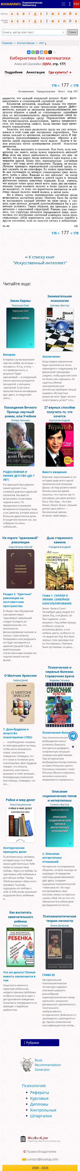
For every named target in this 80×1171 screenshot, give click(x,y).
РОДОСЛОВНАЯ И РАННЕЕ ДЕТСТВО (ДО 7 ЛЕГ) (19, 476)
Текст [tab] (61, 91)
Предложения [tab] (46, 91)
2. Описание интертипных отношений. (52, 857)
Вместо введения (54, 472)
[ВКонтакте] (28, 52)
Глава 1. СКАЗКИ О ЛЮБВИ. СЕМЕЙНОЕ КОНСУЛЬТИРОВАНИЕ (57, 599)
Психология (33, 1085)
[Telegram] (41, 52)
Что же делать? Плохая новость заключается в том (19, 976)
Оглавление (26, 91)
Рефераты (39, 1092)
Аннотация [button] (35, 72)
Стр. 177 (72, 91)
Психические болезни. (58, 732)
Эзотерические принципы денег (15, 850)
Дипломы (39, 1104)
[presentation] (72, 91)
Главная (7, 43)
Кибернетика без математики (40, 58)
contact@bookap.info (42, 1159)
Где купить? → (60, 72)
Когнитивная (26, 43)
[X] (50, 52)
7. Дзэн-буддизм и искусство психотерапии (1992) (17, 733)
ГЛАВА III (48, 975)
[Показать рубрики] (70, 4)
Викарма (9, 354)
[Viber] (37, 52)
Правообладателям (41, 1151)
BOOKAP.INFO (11, 4)
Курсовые (39, 1098)
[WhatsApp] (33, 52)
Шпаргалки (41, 1115)
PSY (76, 4)
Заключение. (51, 356)
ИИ (41, 43)
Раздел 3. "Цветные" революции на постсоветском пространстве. (17, 600)
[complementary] (40, 1139)
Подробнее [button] (14, 72)
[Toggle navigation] (63, 4)
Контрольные (43, 1110)
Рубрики (32, 1043)
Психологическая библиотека (32, 4)
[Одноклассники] (46, 52)
